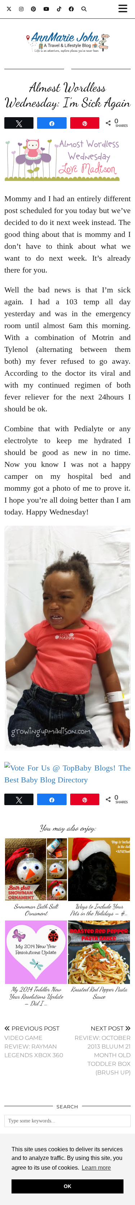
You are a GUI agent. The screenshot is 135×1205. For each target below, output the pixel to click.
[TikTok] (59, 9)
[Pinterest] (33, 9)
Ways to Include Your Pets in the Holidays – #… (99, 909)
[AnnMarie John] (67, 33)
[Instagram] (21, 9)
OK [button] (67, 1186)
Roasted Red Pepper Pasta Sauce (99, 992)
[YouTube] (47, 9)
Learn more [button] (96, 1168)
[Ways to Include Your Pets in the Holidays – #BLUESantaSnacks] (99, 869)
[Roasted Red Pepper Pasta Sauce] (99, 952)
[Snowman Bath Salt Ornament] (36, 869)
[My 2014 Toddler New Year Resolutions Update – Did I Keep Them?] (36, 952)
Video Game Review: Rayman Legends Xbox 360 (33, 1042)
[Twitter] (9, 9)
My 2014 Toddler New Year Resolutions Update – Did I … (36, 996)
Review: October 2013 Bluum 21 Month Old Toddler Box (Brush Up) (103, 1050)
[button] (125, 9)
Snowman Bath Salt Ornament (36, 909)
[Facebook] (71, 9)
